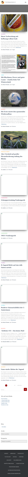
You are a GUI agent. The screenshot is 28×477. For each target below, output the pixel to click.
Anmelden (4, 426)
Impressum (12, 453)
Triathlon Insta (4, 403)
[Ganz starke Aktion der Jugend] (14, 355)
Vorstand (21, 456)
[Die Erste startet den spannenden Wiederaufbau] (14, 98)
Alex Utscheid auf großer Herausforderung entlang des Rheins (11, 156)
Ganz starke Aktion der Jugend (12, 369)
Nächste (19, 385)
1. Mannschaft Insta (5, 400)
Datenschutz (21, 453)
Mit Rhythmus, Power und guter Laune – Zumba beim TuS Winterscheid (13, 79)
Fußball (3, 262)
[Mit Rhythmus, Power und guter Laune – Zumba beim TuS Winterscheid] (14, 63)
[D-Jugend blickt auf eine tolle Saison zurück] (14, 251)
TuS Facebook (4, 398)
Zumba (2, 75)
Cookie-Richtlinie (20, 463)
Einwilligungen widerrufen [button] (14, 473)
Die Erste (3, 34)
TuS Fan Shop (8, 456)
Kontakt (6, 453)
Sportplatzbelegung (9, 463)
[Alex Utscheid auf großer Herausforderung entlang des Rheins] (14, 139)
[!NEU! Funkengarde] (14, 221)
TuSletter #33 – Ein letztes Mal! (12, 331)
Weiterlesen (18, 47)
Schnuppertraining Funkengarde (13, 200)
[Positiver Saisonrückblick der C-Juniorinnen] (14, 293)
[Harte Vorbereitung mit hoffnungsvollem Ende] (14, 23)
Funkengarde (4, 197)
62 (14, 385)
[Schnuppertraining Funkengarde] (14, 185)
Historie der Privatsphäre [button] (14, 470)
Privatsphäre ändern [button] (14, 466)
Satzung (15, 456)
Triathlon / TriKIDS (5, 151)
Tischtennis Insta (4, 404)
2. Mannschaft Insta (5, 401)
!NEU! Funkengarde (8, 235)
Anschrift (9, 460)
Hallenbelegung (17, 460)
